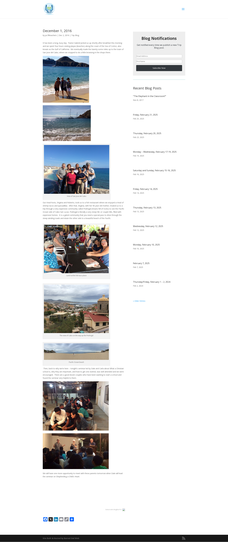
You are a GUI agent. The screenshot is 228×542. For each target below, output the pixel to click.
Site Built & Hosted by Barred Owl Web (61, 538)
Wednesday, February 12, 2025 (148, 226)
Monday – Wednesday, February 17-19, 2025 (155, 151)
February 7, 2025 (141, 263)
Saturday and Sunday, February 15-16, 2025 (154, 170)
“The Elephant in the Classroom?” (149, 96)
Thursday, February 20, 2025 (147, 133)
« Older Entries (139, 301)
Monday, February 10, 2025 (146, 244)
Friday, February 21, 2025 (145, 114)
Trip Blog (75, 35)
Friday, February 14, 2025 (145, 189)
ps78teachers (51, 35)
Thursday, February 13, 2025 (147, 207)
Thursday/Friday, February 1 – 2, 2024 (151, 281)
